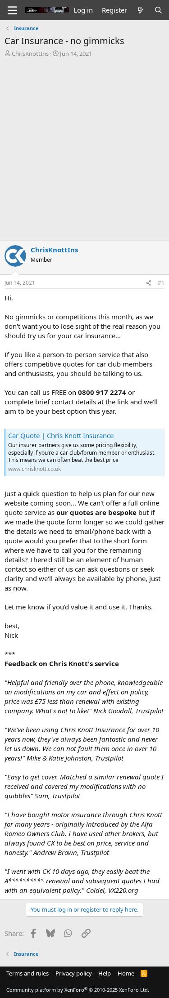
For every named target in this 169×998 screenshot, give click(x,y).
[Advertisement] (84, 146)
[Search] (158, 10)
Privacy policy (73, 973)
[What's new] (140, 10)
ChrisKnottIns (30, 53)
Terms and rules (27, 973)
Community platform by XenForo (77, 989)
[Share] (149, 283)
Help (104, 973)
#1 (161, 282)
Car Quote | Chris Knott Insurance (61, 435)
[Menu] (12, 10)
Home (126, 973)
